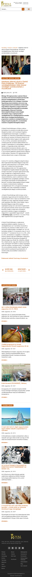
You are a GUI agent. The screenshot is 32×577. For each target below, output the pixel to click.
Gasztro (4, 566)
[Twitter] (19, 548)
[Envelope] (23, 548)
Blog (22, 563)
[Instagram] (16, 548)
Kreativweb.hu (18, 575)
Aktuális (4, 554)
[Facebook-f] (9, 548)
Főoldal (3, 552)
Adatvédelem (24, 561)
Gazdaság (4, 556)
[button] (28, 9)
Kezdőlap (4, 47)
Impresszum (24, 554)
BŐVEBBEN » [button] (4, 321)
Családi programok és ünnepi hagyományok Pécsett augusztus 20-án (15, 345)
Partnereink (23, 556)
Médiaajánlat (24, 552)
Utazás (13, 554)
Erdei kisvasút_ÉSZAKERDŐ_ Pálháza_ (14, 383)
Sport (3, 564)
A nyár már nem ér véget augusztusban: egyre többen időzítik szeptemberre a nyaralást (15, 428)
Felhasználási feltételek (24, 558)
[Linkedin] (12, 548)
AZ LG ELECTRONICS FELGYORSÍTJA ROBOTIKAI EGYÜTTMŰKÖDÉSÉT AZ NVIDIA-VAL (14, 467)
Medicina (4, 562)
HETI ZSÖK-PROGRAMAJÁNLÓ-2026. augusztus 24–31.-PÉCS (14, 308)
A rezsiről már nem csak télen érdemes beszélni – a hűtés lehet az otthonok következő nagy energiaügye (15, 507)
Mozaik (15, 47)
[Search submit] (23, 9)
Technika (4, 560)
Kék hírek (13, 556)
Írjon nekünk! (24, 565)
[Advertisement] (16, 30)
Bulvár (3, 568)
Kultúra (10, 47)
